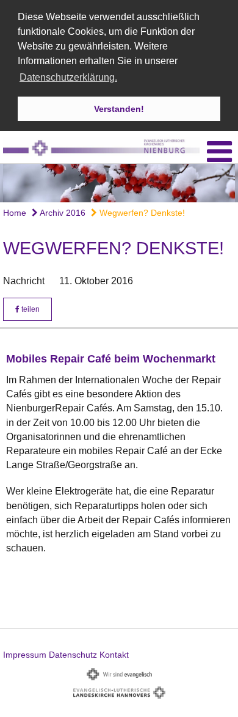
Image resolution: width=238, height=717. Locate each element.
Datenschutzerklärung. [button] (68, 77)
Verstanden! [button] (119, 109)
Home (14, 213)
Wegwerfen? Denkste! (141, 213)
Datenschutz (73, 655)
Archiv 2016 (61, 213)
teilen (30, 309)
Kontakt (114, 655)
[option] (119, 183)
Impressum (24, 655)
